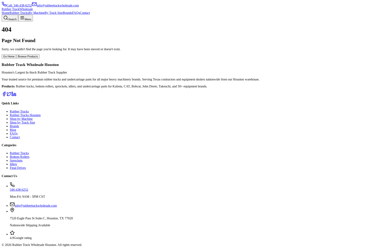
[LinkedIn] (13, 95)
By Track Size (54, 13)
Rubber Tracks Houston (25, 115)
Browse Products (28, 56)
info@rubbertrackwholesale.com (36, 205)
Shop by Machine (21, 119)
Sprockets (16, 160)
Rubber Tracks (19, 13)
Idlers (13, 164)
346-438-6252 (19, 189)
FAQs (76, 13)
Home (6, 13)
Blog (13, 130)
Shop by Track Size (22, 122)
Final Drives (18, 168)
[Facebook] (4, 95)
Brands (67, 13)
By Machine (37, 13)
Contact (85, 13)
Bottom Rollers (19, 156)
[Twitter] (9, 95)
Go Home (8, 56)
